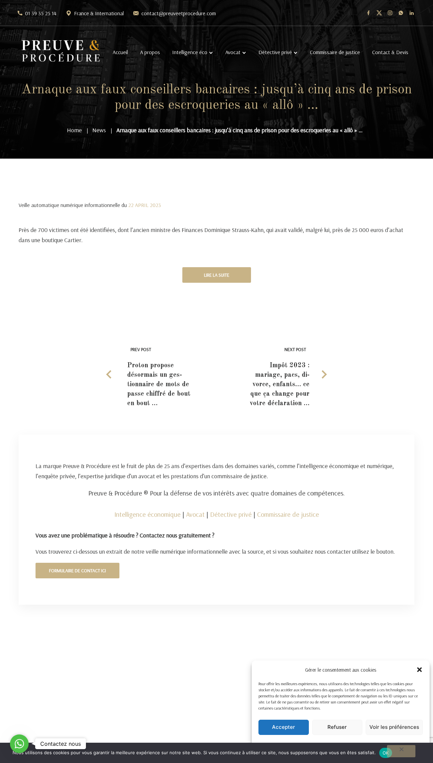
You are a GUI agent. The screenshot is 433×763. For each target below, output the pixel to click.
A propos (150, 52)
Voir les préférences (394, 727)
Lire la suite (216, 275)
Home (74, 130)
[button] (419, 669)
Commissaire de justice (335, 52)
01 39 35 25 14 (40, 13)
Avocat (233, 52)
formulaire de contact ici (77, 571)
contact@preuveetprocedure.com (178, 13)
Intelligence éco (189, 52)
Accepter (283, 727)
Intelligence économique (147, 514)
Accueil (120, 52)
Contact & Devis (390, 52)
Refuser (337, 727)
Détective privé (275, 52)
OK (386, 753)
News (99, 130)
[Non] (401, 751)
